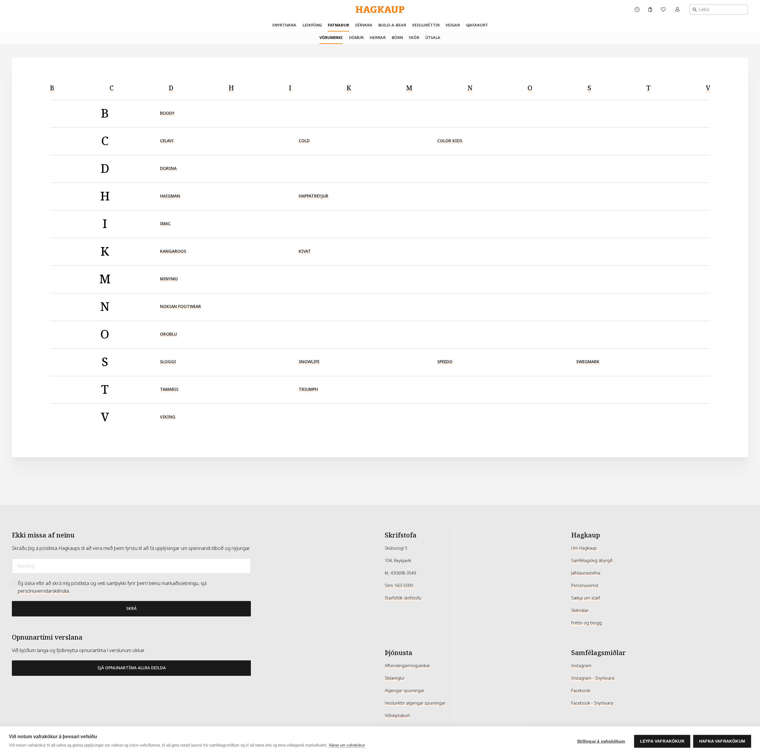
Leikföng (312, 25)
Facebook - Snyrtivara (592, 703)
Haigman (170, 196)
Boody (167, 113)
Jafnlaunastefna (585, 573)
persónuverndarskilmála (43, 591)
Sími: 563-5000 (399, 586)
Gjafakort (477, 25)
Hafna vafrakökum (722, 741)
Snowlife (309, 362)
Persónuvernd (584, 586)
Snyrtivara (284, 25)
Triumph (308, 389)
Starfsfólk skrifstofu (403, 598)
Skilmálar (579, 610)
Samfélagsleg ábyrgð (591, 561)
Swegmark (587, 362)
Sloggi (168, 362)
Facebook (580, 691)
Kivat (305, 251)
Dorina (168, 168)
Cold (304, 141)
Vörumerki (331, 37)
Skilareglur (395, 678)
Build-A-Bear (392, 25)
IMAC (165, 224)
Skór (414, 37)
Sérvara (363, 25)
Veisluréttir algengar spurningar (415, 703)
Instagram (581, 666)
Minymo (169, 279)
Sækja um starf (585, 598)
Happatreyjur (313, 196)
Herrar (378, 37)
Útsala (432, 37)
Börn (397, 37)
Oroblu (168, 334)
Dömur (356, 37)
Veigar (453, 25)
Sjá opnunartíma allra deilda (131, 668)
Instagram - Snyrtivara (592, 678)
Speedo (444, 362)
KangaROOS (173, 251)
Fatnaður (338, 25)
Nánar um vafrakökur (347, 745)
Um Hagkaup (584, 548)
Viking (167, 417)
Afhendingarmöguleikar (407, 666)
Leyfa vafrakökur (662, 741)
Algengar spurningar (404, 691)
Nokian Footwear (180, 306)
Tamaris (169, 389)
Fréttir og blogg (586, 623)
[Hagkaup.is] (380, 9)
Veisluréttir (426, 25)
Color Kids (449, 141)
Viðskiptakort (397, 716)
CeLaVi (167, 141)
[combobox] (718, 9)
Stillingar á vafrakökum (601, 741)
